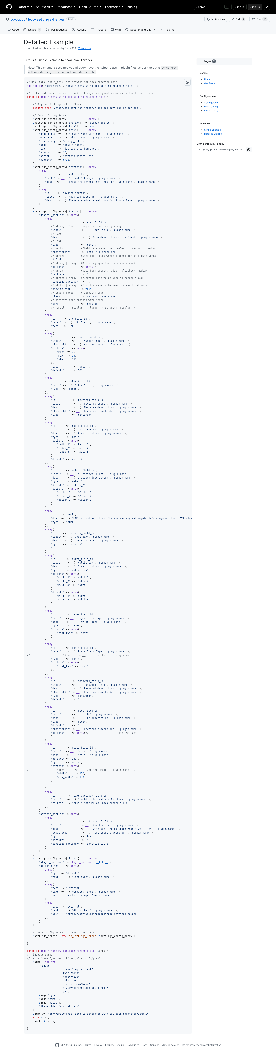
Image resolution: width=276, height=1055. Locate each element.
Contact (154, 1045)
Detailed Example (213, 133)
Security (109, 1045)
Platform (23, 7)
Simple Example (212, 129)
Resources (64, 7)
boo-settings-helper (46, 19)
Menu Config (211, 106)
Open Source (88, 7)
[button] (187, 82)
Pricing (132, 7)
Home (207, 79)
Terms (88, 1045)
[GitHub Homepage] (57, 1045)
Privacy (98, 1045)
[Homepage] (9, 7)
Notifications (218, 19)
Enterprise (112, 7)
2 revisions (84, 48)
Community (133, 1045)
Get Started (210, 83)
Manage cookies (170, 1045)
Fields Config (211, 110)
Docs (144, 1045)
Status (120, 1045)
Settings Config (212, 102)
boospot (18, 19)
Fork (240, 19)
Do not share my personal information (201, 1045)
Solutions (43, 7)
